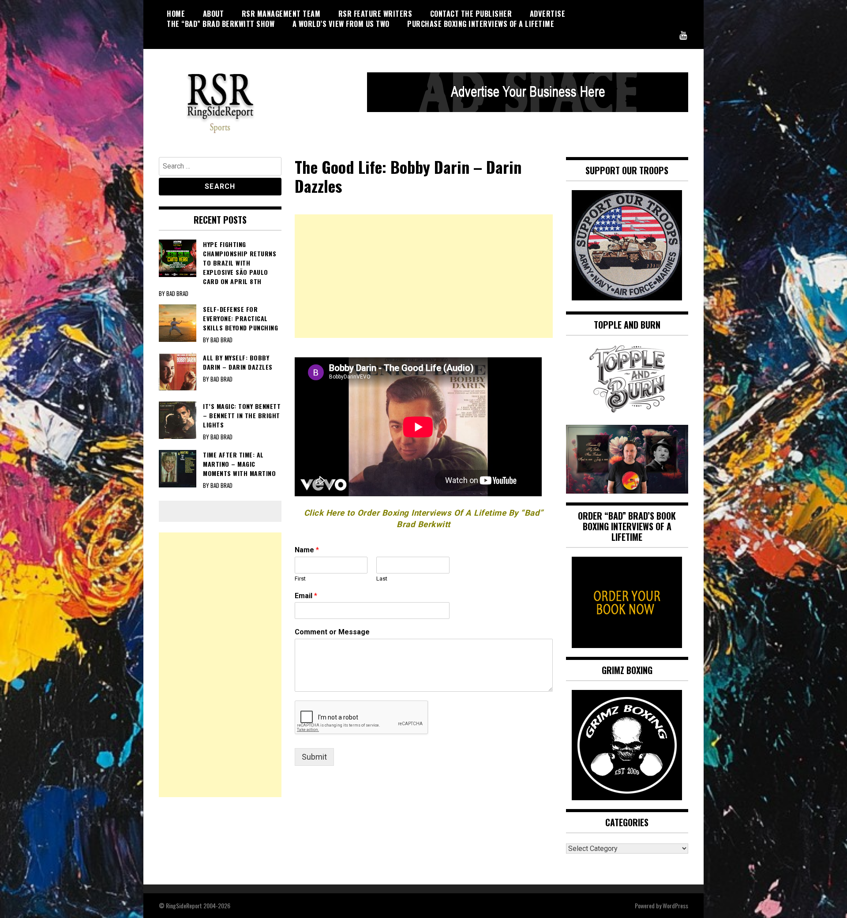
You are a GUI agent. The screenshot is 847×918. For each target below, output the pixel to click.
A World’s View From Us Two (341, 24)
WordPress (675, 905)
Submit (314, 756)
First (300, 578)
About (213, 13)
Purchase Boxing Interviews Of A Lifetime (480, 24)
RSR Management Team (281, 13)
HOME (176, 13)
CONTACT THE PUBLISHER (471, 13)
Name (307, 550)
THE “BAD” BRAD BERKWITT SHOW (220, 24)
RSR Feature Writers (375, 13)
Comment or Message (332, 632)
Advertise (548, 13)
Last (381, 578)
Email (306, 596)
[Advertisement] (424, 276)
